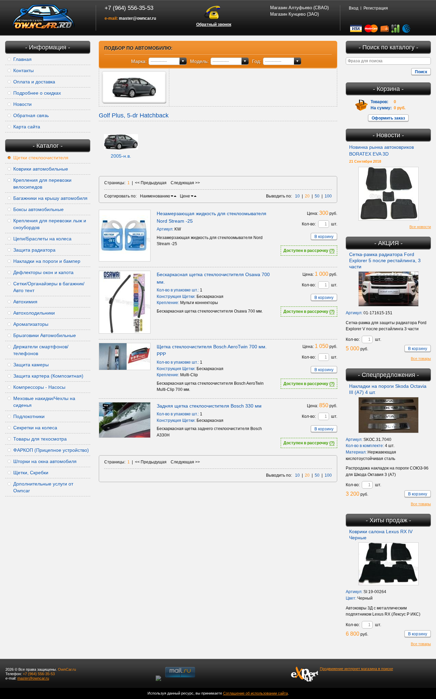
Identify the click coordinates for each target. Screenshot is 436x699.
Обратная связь (31, 115)
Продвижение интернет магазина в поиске (356, 669)
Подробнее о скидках (37, 93)
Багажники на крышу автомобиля (50, 198)
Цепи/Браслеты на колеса (42, 238)
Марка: (139, 61)
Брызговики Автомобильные (44, 335)
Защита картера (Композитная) (48, 376)
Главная (22, 59)
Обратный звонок (213, 24)
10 (297, 196)
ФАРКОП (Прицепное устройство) (51, 450)
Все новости (420, 227)
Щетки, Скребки (30, 472)
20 (307, 196)
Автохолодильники (34, 313)
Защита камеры (31, 364)
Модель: (199, 61)
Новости (22, 104)
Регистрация (375, 8)
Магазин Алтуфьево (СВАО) (299, 7)
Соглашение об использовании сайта (255, 693)
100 (328, 196)
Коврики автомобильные (40, 169)
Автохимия (25, 301)
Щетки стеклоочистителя (40, 157)
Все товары (421, 358)
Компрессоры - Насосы (39, 387)
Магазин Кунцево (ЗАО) (294, 14)
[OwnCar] (43, 17)
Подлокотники (29, 416)
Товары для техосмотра (40, 439)
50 (317, 196)
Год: (256, 61)
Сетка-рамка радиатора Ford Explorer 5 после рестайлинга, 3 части (385, 260)
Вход (353, 8)
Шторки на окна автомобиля (45, 461)
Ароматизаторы (30, 324)
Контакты (23, 70)
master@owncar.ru (137, 18)
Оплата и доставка (34, 81)
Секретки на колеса (35, 427)
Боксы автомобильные (38, 209)
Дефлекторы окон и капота (43, 272)
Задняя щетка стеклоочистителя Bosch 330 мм (209, 406)
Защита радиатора (34, 250)
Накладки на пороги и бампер (46, 261)
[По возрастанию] (175, 196)
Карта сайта (26, 126)
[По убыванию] (172, 196)
